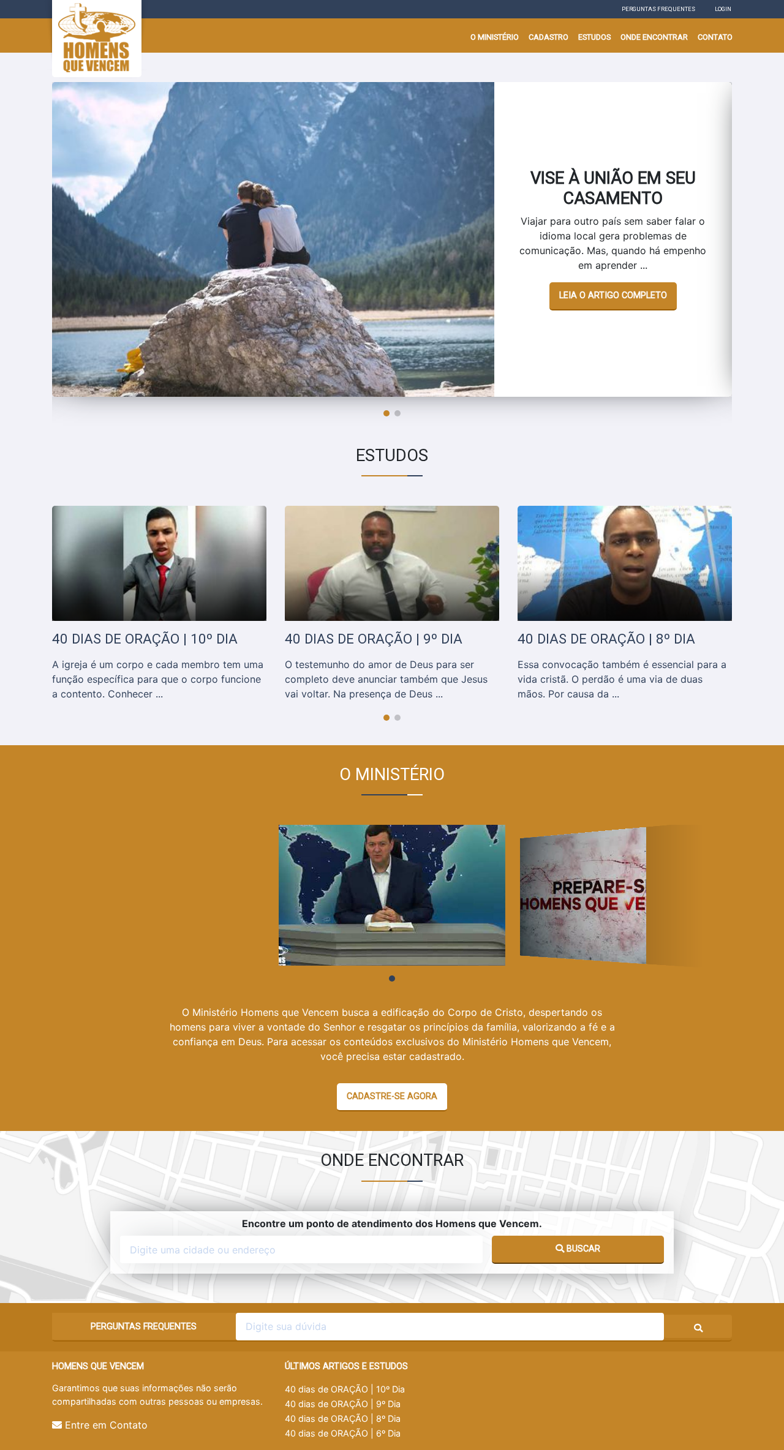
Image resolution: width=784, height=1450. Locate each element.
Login (723, 9)
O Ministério (494, 37)
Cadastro (548, 37)
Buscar (582, 1249)
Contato (715, 37)
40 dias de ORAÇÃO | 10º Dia (345, 1389)
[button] (386, 413)
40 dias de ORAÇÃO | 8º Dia (343, 1418)
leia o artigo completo (613, 295)
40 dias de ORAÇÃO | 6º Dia (343, 1433)
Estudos (594, 37)
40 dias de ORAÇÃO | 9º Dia (343, 1404)
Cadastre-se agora (392, 1096)
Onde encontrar (654, 37)
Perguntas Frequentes (658, 9)
